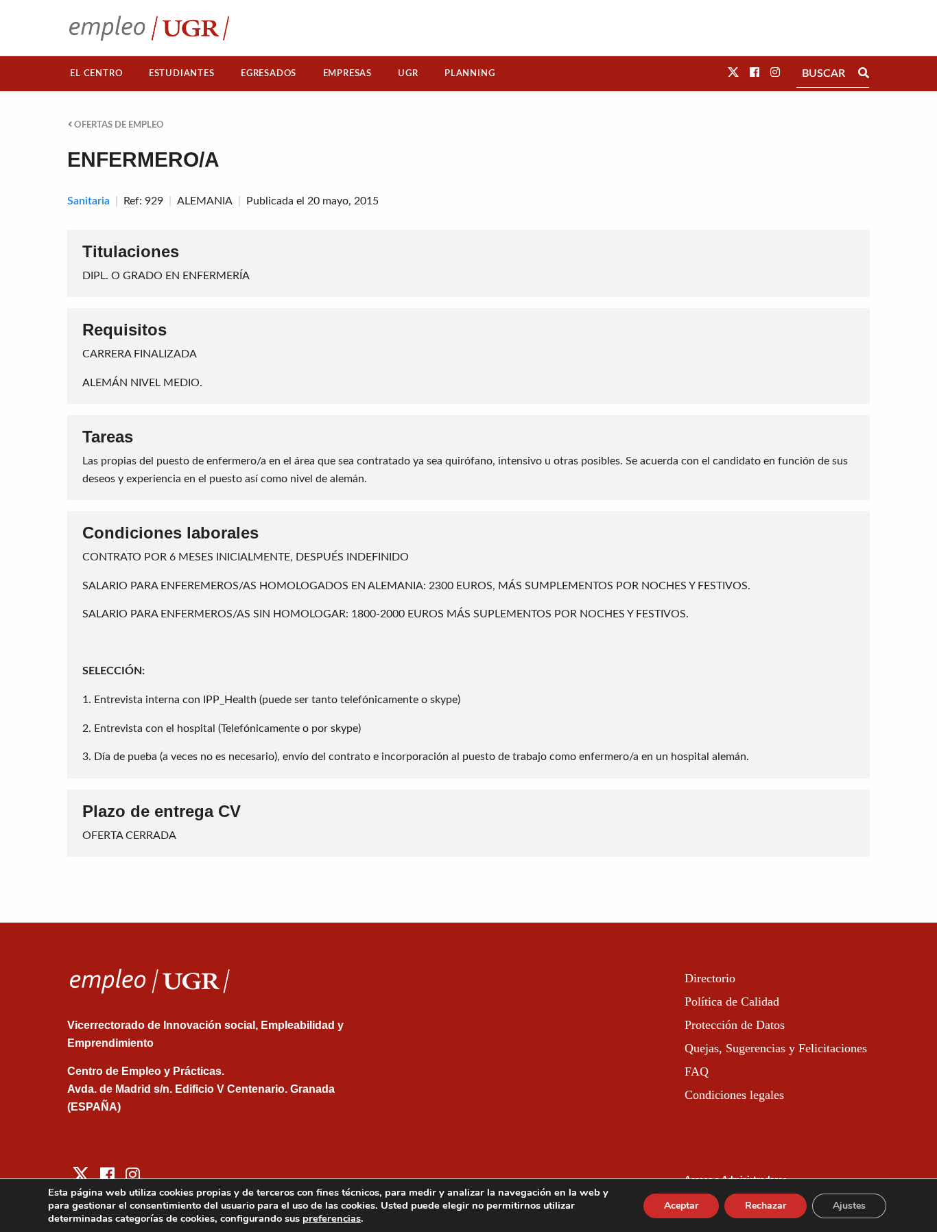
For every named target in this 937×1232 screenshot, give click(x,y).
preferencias (332, 1218)
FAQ (697, 1071)
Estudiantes (182, 73)
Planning (469, 73)
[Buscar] (863, 73)
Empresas (347, 73)
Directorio (710, 978)
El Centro (96, 73)
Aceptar (681, 1205)
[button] (733, 72)
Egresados (268, 73)
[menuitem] (96, 73)
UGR (408, 73)
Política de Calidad (732, 1001)
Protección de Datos (735, 1025)
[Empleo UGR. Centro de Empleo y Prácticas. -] (149, 28)
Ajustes (849, 1205)
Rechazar (765, 1205)
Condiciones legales (734, 1095)
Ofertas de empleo (118, 125)
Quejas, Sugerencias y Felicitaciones (776, 1048)
